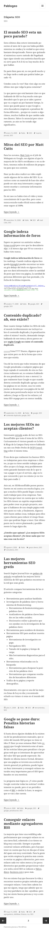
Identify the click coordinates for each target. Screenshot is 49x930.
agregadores (8, 914)
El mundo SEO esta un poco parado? (22, 34)
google (32, 304)
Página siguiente (46, 920)
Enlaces (24, 914)
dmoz (6, 872)
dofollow (17, 914)
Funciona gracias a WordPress (15, 927)
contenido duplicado (13, 415)
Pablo (23, 133)
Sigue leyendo (11, 212)
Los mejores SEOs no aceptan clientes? (21, 426)
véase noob (9, 245)
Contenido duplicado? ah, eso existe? (22, 317)
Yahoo (38, 869)
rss (28, 914)
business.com (16, 872)
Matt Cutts (25, 155)
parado (6, 135)
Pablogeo (10, 6)
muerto (38, 133)
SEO (30, 133)
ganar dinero (33, 547)
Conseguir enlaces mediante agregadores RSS (23, 823)
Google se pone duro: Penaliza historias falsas (22, 723)
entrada (18, 435)
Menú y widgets (42, 8)
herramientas (40, 708)
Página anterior (3, 920)
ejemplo (14, 264)
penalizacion (14, 811)
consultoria (10, 550)
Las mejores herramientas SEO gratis (19, 562)
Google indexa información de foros (22, 233)
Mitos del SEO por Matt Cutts (24, 146)
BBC (13, 790)
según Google (14, 341)
